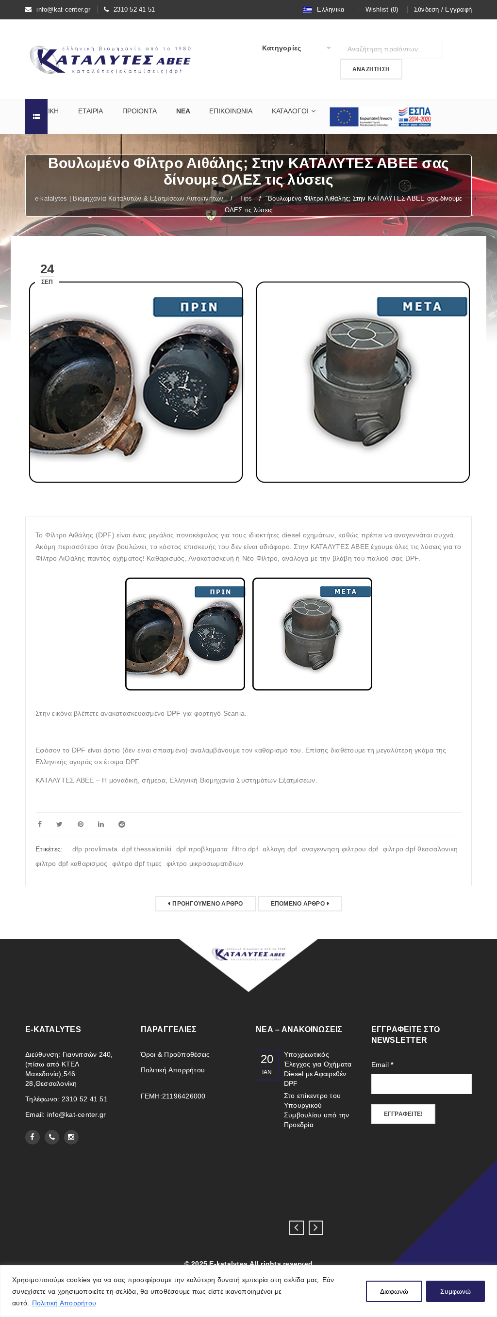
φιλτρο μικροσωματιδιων (205, 863)
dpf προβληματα (202, 849)
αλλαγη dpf (280, 849)
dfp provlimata (95, 849)
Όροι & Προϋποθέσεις (175, 1054)
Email (382, 1064)
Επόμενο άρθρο (298, 903)
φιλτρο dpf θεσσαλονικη (420, 849)
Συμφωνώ (455, 1291)
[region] (248, 1291)
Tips (245, 198)
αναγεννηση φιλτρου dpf (340, 849)
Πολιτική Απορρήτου (64, 1303)
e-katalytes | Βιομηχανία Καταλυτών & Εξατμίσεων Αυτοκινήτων (129, 198)
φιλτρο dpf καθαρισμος (71, 863)
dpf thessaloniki (146, 849)
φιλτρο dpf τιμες (137, 863)
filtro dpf (245, 849)
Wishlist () (381, 9)
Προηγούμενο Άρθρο (207, 903)
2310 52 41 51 (134, 9)
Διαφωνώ (394, 1291)
